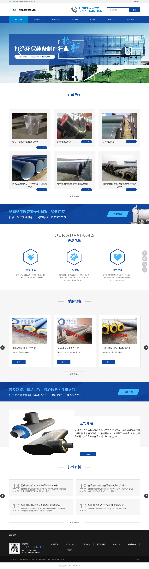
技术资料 (93, 19)
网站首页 (18, 19)
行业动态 (74, 19)
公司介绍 (111, 19)
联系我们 (130, 19)
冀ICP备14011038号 (58, 559)
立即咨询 (117, 214)
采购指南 (69, 550)
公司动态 (55, 19)
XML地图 (137, 559)
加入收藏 (136, 1)
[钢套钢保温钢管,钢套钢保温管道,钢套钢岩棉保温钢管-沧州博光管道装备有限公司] (38, 9)
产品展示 (37, 19)
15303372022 (144, 253)
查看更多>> (74, 196)
